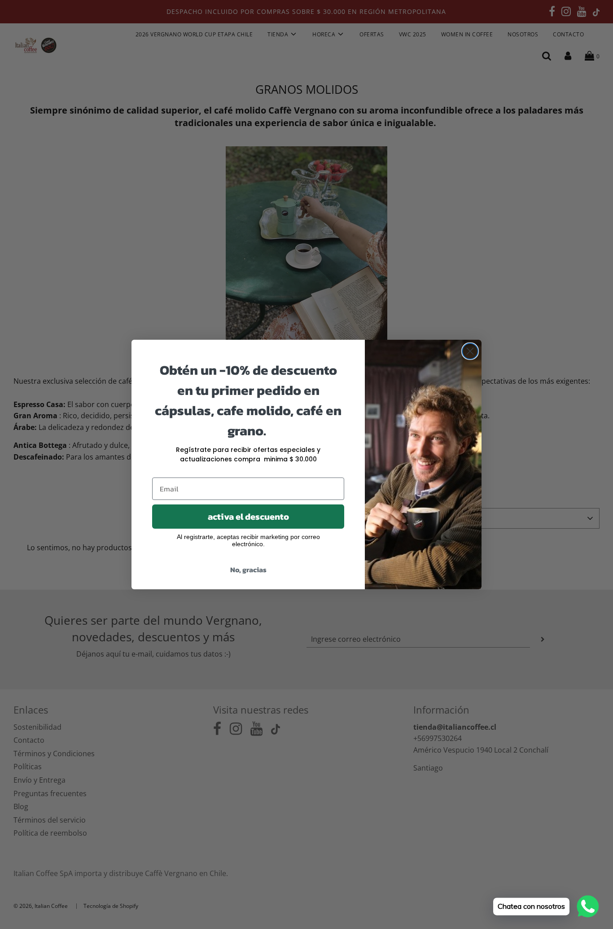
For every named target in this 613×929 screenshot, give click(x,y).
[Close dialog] (470, 351)
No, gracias (248, 569)
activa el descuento (248, 516)
